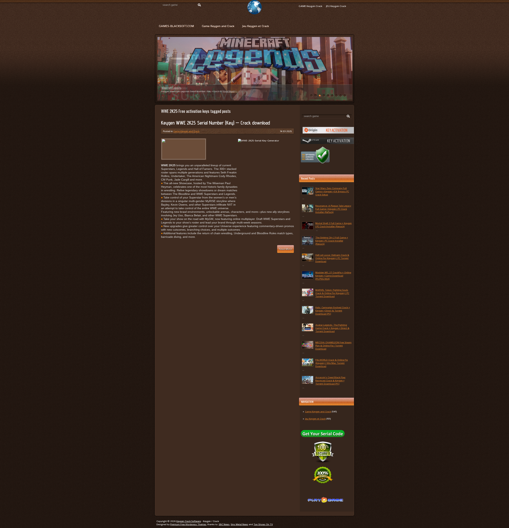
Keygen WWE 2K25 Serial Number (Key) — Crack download (215, 123)
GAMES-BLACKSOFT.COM (176, 26)
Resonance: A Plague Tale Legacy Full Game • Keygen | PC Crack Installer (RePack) (333, 209)
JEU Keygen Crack (336, 6)
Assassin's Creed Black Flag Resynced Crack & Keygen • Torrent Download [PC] (330, 380)
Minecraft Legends (171, 88)
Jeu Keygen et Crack (255, 26)
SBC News (224, 524)
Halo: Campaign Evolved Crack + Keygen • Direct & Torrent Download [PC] (332, 310)
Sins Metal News (239, 524)
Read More (228, 91)
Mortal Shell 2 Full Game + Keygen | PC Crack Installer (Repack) (333, 225)
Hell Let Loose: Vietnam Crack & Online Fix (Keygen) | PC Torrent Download (332, 258)
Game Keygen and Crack (218, 26)
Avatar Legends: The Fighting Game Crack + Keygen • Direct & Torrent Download (332, 328)
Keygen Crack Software (188, 521)
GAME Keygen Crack (310, 6)
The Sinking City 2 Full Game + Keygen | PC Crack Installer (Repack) (331, 241)
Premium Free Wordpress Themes (188, 524)
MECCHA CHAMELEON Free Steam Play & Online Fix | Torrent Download (333, 345)
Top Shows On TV (263, 524)
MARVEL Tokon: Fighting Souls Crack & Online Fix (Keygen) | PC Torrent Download (332, 293)
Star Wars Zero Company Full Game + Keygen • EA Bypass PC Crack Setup (332, 191)
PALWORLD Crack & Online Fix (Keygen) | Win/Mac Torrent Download (331, 363)
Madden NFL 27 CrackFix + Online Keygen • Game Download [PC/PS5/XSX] (333, 275)
